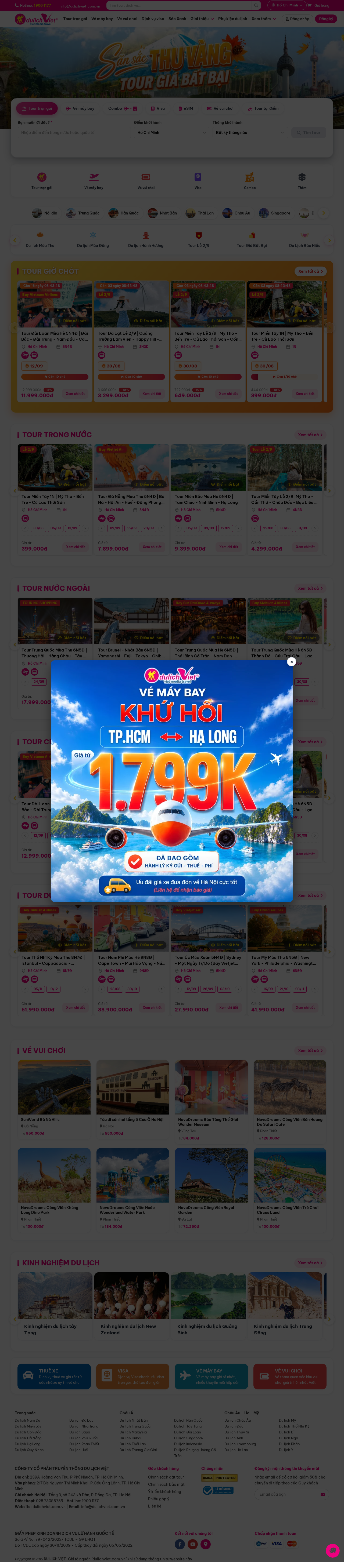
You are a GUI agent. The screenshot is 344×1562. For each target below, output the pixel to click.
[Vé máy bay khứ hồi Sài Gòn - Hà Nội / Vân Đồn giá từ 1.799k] (172, 781)
